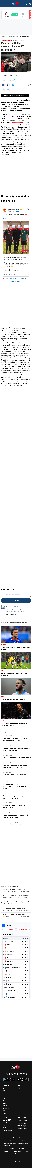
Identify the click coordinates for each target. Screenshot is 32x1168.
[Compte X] (7, 1074)
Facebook (25, 1154)
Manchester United (18, 123)
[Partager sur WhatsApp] (14, 80)
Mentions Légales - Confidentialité (16, 1138)
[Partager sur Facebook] (3, 85)
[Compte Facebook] (9, 1074)
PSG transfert (22, 1148)
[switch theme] (27, 3)
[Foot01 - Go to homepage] (16, 1067)
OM (2, 697)
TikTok (16, 1154)
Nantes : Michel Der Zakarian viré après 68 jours (15, 807)
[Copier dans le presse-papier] (3, 90)
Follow (17, 211)
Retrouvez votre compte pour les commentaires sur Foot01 (16, 1144)
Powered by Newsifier (16, 1162)
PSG (2, 721)
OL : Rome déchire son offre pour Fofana (15, 776)
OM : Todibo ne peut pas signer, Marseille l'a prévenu (14, 797)
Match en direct (17, 1151)
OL (2, 671)
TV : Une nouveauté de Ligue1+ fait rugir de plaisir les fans (15, 816)
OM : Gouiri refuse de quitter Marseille (17, 758)
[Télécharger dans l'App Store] (23, 1079)
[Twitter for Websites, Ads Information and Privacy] (28, 274)
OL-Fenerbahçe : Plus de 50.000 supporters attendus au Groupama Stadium (15, 786)
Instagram (8, 1154)
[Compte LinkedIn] (15, 1074)
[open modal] (30, 4)
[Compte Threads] (26, 1074)
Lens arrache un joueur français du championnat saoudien (15, 740)
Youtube (27, 1151)
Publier (16, 600)
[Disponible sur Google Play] (9, 1079)
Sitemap (17, 1157)
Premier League (7, 40)
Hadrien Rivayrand (10, 75)
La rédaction (11, 1148)
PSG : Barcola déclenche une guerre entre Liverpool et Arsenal (16, 766)
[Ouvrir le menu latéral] (2, 4)
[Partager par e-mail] (8, 90)
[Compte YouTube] (21, 1074)
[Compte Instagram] (12, 1074)
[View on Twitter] (28, 210)
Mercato (4, 645)
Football (6, 1151)
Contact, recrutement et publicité (16, 1141)
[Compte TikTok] (18, 1074)
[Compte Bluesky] (24, 1074)
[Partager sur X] (8, 85)
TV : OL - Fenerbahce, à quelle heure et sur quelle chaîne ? (16, 749)
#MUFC (6, 219)
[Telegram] (13, 85)
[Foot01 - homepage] (16, 4)
